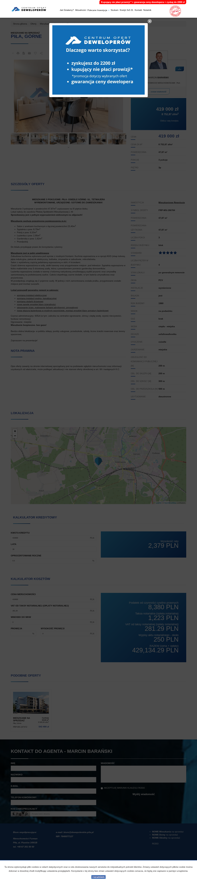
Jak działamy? (67, 10)
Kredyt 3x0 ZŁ (126, 10)
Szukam (115, 10)
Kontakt (138, 10)
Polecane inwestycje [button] (97, 10)
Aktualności (80, 10)
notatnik (147, 10)
